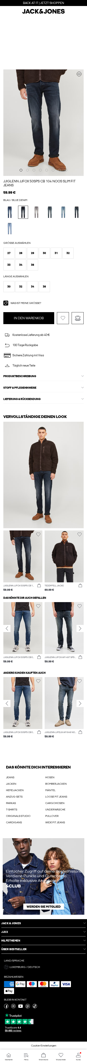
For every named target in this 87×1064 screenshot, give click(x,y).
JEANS (10, 777)
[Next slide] (80, 628)
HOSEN (49, 777)
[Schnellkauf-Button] (39, 585)
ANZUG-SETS (14, 796)
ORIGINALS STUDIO (18, 816)
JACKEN (11, 783)
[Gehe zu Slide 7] (59, 170)
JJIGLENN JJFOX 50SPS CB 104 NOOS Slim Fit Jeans (39, 183)
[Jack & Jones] (43, 13)
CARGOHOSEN (54, 803)
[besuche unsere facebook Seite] (6, 1007)
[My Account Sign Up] (43, 876)
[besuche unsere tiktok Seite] (35, 1007)
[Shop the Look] (79, 74)
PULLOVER (52, 816)
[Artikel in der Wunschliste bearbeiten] (63, 318)
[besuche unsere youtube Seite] (20, 1007)
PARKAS (11, 803)
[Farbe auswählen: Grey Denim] (36, 212)
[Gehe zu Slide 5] (46, 170)
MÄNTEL (50, 790)
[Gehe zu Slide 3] (34, 170)
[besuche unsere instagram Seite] (13, 1007)
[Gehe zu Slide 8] (66, 170)
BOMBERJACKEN (56, 783)
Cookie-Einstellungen (43, 1045)
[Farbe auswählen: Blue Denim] (10, 212)
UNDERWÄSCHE (55, 809)
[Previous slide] (6, 628)
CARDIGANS (14, 822)
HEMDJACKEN (15, 790)
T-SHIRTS (11, 809)
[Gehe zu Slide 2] (27, 170)
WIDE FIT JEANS (55, 822)
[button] (8, 253)
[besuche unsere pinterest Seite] (27, 1007)
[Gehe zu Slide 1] (21, 170)
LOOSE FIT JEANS (56, 796)
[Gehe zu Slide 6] (53, 170)
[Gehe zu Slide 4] (40, 170)
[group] (22, 633)
